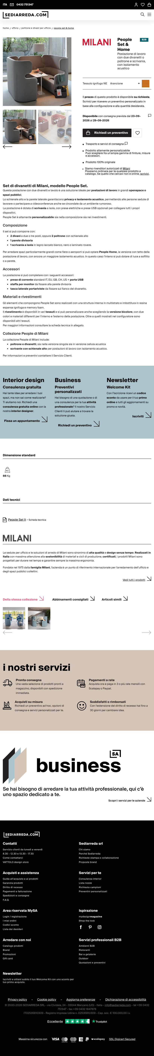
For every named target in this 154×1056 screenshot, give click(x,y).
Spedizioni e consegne (16, 896)
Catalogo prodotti (13, 946)
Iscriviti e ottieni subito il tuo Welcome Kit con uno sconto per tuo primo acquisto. (38, 981)
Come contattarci (13, 858)
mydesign (90, 917)
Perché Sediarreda (89, 854)
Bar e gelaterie (87, 954)
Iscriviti (138, 416)
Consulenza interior (90, 879)
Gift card (8, 959)
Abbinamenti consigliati (70, 599)
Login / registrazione (15, 917)
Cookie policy (46, 999)
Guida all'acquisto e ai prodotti (20, 879)
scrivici (144, 174)
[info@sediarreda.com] (12, 5)
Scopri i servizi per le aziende (126, 800)
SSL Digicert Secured (122, 1039)
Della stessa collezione (20, 599)
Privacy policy (17, 999)
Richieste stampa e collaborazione (99, 858)
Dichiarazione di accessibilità (125, 999)
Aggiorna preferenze (80, 999)
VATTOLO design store (16, 862)
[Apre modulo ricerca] (142, 15)
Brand (6, 950)
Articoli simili (112, 599)
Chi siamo (84, 850)
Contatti (10, 844)
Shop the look (87, 921)
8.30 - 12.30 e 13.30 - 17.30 (18, 854)
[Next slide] (66, 147)
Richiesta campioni (90, 887)
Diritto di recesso (13, 887)
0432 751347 (25, 5)
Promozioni (9, 954)
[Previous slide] (7, 633)
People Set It (17, 519)
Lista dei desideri (13, 929)
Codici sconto (11, 925)
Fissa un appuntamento (22, 421)
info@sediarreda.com (118, 1005)
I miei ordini (10, 921)
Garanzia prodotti (13, 883)
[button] (19, 127)
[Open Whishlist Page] (143, 5)
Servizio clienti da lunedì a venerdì (23, 850)
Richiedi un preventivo (111, 132)
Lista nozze (85, 883)
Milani (126, 168)
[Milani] (97, 42)
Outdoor (83, 959)
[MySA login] (136, 5)
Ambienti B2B (87, 946)
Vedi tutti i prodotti (134, 580)
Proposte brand (88, 862)
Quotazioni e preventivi (92, 963)
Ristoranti (84, 950)
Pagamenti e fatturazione (17, 892)
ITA (5, 4)
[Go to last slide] (7, 147)
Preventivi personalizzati (93, 892)
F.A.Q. (6, 900)
